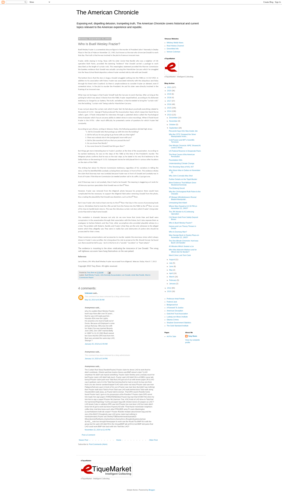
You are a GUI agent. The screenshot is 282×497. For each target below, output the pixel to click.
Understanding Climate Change (181, 163)
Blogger (152, 490)
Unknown (89, 293)
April (171, 273)
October (172, 125)
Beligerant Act (172, 305)
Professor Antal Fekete (176, 299)
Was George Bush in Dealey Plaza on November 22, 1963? (184, 236)
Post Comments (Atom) (98, 444)
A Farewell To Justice (175, 308)
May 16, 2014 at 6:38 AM (94, 300)
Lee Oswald (126, 275)
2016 (169, 104)
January (172, 284)
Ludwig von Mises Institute (177, 317)
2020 (169, 91)
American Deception (175, 311)
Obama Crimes (173, 320)
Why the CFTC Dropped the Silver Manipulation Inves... (182, 135)
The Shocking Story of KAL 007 (181, 167)
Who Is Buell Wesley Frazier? (180, 223)
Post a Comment (88, 435)
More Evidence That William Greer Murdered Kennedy (182, 184)
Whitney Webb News (175, 43)
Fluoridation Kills (175, 160)
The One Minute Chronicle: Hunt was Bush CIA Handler (183, 242)
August (172, 260)
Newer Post (83, 440)
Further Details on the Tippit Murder (183, 179)
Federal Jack (172, 302)
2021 (169, 87)
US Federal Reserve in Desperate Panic (185, 151)
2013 (169, 115)
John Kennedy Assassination (110, 275)
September (173, 128)
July (171, 263)
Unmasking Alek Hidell (178, 203)
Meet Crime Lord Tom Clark (180, 255)
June (171, 266)
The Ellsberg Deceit (177, 188)
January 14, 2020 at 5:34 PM (96, 359)
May (171, 270)
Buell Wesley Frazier (92, 275)
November (173, 121)
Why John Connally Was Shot (181, 176)
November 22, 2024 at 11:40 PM (97, 430)
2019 (169, 94)
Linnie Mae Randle (137, 275)
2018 (169, 98)
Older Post (153, 440)
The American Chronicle (107, 12)
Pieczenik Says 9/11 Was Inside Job (183, 131)
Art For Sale (171, 336)
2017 (169, 101)
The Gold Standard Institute (177, 326)
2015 (169, 108)
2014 (169, 111)
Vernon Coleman (173, 52)
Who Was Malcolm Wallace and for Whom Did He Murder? (183, 251)
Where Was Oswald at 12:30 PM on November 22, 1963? (183, 207)
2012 (169, 288)
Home (118, 440)
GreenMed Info (173, 49)
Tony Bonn (192, 336)
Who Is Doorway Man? (178, 232)
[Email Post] (109, 272)
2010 (169, 291)
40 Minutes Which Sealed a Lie (181, 246)
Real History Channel (175, 46)
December (173, 118)
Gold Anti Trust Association (177, 314)
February (173, 280)
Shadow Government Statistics (179, 323)
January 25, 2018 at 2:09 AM (96, 344)
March (172, 277)
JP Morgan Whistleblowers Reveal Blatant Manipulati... (182, 198)
